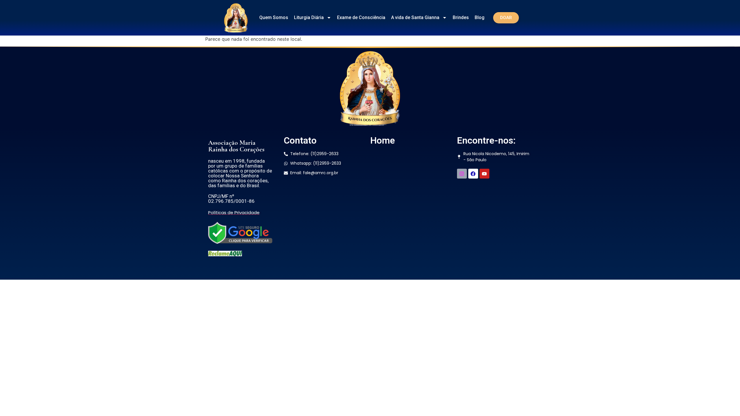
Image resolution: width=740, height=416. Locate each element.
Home (382, 140)
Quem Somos (273, 17)
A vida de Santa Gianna (415, 17)
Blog (479, 17)
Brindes (461, 17)
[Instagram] (462, 174)
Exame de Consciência (361, 17)
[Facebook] (473, 174)
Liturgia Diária (309, 17)
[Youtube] (484, 174)
